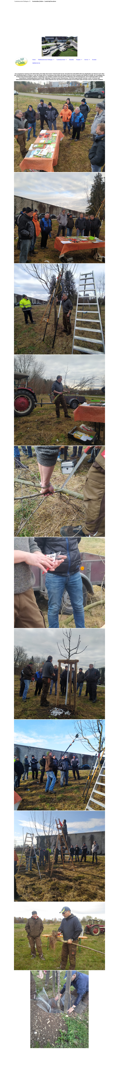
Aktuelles (71, 59)
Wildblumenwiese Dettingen (45, 59)
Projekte (78, 59)
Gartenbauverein (61, 59)
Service (86, 59)
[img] (59, 28)
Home (34, 59)
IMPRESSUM (36, 63)
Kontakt (94, 59)
